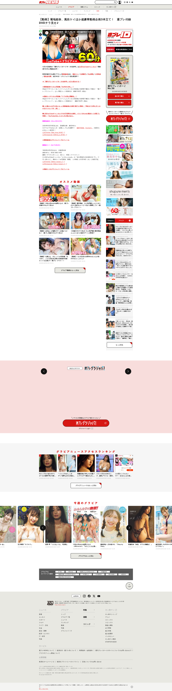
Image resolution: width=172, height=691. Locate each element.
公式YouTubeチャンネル (87, 67)
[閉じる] (132, 687)
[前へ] (43, 528)
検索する (115, 2)
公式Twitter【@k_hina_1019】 (52, 132)
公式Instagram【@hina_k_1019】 (53, 135)
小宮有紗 (98, 74)
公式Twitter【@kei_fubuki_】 (52, 162)
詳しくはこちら (43, 688)
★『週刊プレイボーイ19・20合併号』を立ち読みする (60, 81)
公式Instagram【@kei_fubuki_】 (53, 164)
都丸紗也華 (47, 76)
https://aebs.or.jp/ (60, 604)
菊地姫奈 (65, 74)
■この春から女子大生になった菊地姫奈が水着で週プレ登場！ (63, 106)
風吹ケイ (76, 74)
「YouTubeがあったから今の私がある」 (60, 116)
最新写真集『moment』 (85, 128)
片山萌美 (91, 74)
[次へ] (129, 528)
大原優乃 (83, 74)
